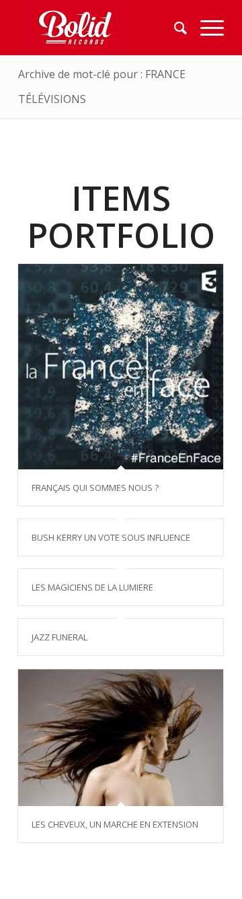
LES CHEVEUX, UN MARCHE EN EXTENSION (115, 824)
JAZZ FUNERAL (59, 637)
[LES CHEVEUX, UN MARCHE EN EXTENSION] (120, 737)
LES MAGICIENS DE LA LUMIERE (92, 587)
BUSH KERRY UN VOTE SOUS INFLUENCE (111, 537)
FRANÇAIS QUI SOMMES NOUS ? (95, 487)
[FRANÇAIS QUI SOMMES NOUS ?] (120, 366)
